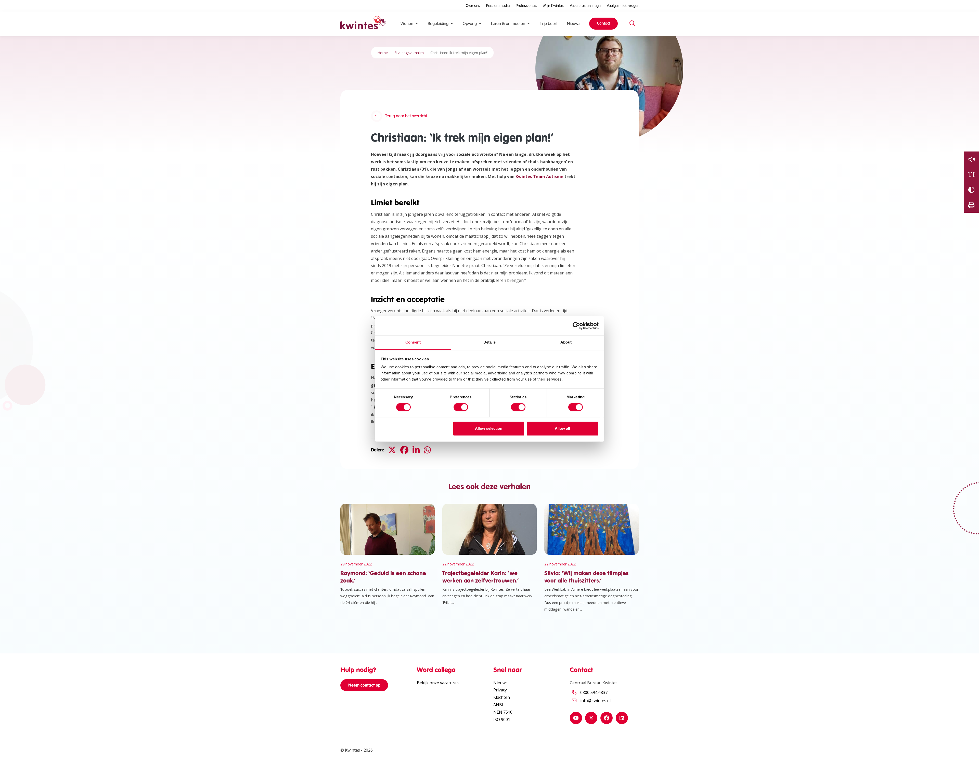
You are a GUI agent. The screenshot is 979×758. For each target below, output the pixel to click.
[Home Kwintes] (362, 23)
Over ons (473, 5)
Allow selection (488, 428)
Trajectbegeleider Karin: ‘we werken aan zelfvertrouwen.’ (480, 577)
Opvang (470, 23)
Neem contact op (364, 685)
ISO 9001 (501, 719)
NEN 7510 (502, 712)
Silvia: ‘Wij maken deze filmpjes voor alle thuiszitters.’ (586, 577)
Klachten (501, 697)
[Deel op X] (392, 450)
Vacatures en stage (585, 5)
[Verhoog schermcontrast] (971, 189)
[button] (971, 159)
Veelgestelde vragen (623, 5)
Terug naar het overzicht (406, 116)
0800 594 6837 (594, 692)
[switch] (461, 407)
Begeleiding (438, 23)
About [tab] (566, 342)
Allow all (562, 428)
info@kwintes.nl (595, 700)
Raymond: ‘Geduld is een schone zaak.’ (383, 577)
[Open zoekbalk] (632, 23)
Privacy (500, 690)
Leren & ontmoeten (508, 23)
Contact (603, 23)
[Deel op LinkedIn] (416, 450)
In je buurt (548, 23)
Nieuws (573, 23)
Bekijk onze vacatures (438, 683)
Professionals (526, 5)
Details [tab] (489, 342)
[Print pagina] (971, 205)
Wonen (407, 23)
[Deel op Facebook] (404, 450)
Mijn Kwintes (553, 5)
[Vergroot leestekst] (971, 174)
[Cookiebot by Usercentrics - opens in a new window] (576, 326)
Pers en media (498, 5)
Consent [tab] (413, 342)
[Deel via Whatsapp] (427, 450)
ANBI (498, 705)
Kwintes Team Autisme (539, 176)
